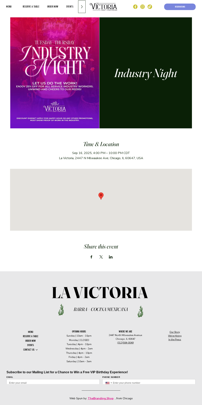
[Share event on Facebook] (91, 256)
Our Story (174, 332)
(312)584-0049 (125, 342)
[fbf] (135, 6)
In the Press (174, 339)
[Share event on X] (101, 256)
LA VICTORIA (100, 292)
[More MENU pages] (14, 7)
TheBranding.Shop (101, 398)
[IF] (142, 6)
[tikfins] (149, 6)
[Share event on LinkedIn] (111, 256)
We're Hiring (174, 335)
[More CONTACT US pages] (37, 350)
